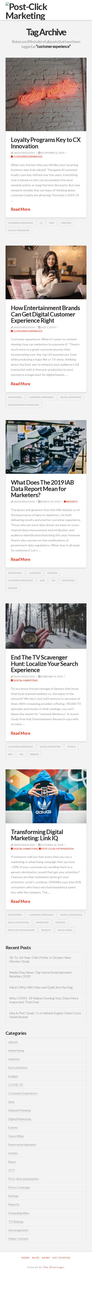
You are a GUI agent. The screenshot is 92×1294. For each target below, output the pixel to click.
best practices (18, 1067)
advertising (15, 397)
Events (13, 1127)
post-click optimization (21, 930)
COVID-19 (15, 1084)
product (46, 930)
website (34, 754)
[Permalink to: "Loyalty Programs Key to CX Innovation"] (46, 94)
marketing (68, 580)
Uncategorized (18, 1230)
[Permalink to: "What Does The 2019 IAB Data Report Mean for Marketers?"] (46, 447)
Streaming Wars (19, 1213)
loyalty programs (18, 230)
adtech (13, 1042)
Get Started (61, 1257)
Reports (71, 501)
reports (12, 588)
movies (13, 1153)
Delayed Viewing (19, 1110)
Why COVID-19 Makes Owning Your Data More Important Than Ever (43, 1000)
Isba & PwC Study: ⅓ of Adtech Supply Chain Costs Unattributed (45, 1015)
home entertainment (22, 1144)
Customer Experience (27, 156)
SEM (10, 754)
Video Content (18, 1238)
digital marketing (70, 397)
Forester (66, 223)
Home (25, 1257)
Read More (20, 209)
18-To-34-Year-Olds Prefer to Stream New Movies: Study (40, 959)
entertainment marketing (23, 405)
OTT (11, 1170)
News (12, 1162)
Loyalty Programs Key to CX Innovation (46, 142)
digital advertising (71, 914)
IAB (53, 580)
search (71, 746)
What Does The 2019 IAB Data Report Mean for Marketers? (42, 488)
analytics (14, 1059)
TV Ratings (16, 1221)
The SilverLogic (53, 1267)
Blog (36, 1257)
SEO (21, 754)
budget (13, 1076)
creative (52, 573)
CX (41, 223)
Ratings (13, 1196)
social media (65, 930)
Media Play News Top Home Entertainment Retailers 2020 (40, 974)
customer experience (20, 223)
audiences (35, 573)
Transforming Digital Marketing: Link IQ (37, 835)
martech (60, 922)
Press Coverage (19, 1187)
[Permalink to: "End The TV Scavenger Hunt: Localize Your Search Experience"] (46, 626)
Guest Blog (16, 1136)
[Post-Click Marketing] (46, 11)
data (51, 223)
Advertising (16, 1050)
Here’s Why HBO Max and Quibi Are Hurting (41, 987)
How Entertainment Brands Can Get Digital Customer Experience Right (45, 314)
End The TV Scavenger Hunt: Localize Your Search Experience (44, 663)
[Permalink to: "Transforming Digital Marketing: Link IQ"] (46, 796)
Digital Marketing (25, 680)
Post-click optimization (57, 848)
